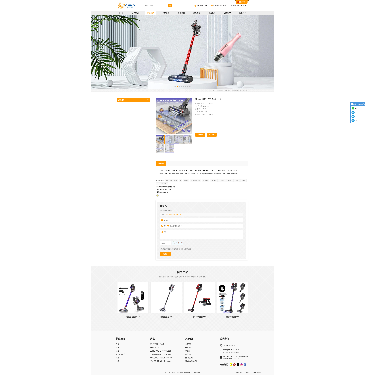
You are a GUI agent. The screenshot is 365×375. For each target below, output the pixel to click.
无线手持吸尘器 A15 (232, 317)
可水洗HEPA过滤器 (171, 180)
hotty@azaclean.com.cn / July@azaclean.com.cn (229, 5)
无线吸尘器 (226, 90)
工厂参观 (165, 13)
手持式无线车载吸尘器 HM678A (161, 358)
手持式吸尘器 (123, 175)
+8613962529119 (203, 5)
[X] (237, 364)
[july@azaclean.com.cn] (157, 195)
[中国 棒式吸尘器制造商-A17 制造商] (132, 297)
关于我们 (135, 13)
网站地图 (239, 372)
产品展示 (150, 13)
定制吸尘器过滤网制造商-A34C (129, 119)
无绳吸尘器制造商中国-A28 (128, 133)
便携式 (243, 180)
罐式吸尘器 (122, 167)
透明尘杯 (213, 180)
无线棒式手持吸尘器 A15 (127, 152)
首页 (216, 90)
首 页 (121, 13)
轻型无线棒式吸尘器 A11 (127, 137)
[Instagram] (241, 364)
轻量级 (229, 180)
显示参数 (200, 134)
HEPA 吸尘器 (123, 171)
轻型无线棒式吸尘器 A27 (127, 126)
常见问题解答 (120, 354)
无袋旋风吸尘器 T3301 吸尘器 (160, 354)
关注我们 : (224, 364)
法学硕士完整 (256, 372)
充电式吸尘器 (123, 163)
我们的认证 (189, 358)
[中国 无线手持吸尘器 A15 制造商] (232, 297)
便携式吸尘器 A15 (166, 317)
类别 (220, 90)
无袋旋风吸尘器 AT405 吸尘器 (160, 351)
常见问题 (196, 13)
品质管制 (188, 354)
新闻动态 (212, 13)
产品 (117, 347)
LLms (247, 372)
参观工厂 (188, 351)
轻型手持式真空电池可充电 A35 (129, 115)
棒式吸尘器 (122, 160)
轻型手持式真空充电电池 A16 (129, 122)
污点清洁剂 (122, 179)
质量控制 (181, 13)
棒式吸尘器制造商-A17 (127, 148)
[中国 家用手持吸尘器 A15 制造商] (199, 297)
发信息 (165, 254)
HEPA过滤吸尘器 (161, 183)
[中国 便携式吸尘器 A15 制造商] (166, 297)
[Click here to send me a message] (353, 112)
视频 (117, 361)
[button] (175, 86)
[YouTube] (234, 364)
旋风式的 (205, 180)
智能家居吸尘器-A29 (126, 144)
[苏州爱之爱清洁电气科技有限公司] (130, 6)
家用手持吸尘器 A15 (199, 317)
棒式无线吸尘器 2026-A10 (173, 214)
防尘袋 (186, 180)
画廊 (117, 358)
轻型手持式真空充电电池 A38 (129, 111)
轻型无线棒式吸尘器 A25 (127, 130)
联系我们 (242, 13)
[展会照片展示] (182, 52)
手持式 (236, 180)
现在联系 (211, 134)
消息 (117, 351)
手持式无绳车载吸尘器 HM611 (160, 361)
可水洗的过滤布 (195, 180)
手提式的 (222, 180)
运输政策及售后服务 (192, 361)
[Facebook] (245, 364)
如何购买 (227, 13)
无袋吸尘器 (122, 156)
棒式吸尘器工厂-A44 (126, 107)
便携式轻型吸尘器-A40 (127, 141)
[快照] (230, 364)
